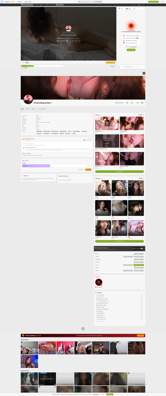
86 (113, 238)
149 (122, 132)
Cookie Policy (96, 394)
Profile (36, 4)
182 (97, 168)
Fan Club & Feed (42, 108)
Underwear (64, 131)
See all (140, 114)
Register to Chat (131, 49)
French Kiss (56, 131)
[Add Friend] (137, 103)
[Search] (93, 2)
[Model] (144, 73)
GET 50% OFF (140, 335)
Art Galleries (77, 131)
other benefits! (133, 46)
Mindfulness (55, 133)
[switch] (142, 248)
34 (113, 198)
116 (114, 218)
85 (130, 238)
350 (97, 198)
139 (122, 150)
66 (97, 218)
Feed (53, 4)
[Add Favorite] (23, 62)
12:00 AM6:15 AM (127, 256)
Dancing (85, 131)
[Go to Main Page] (10, 2)
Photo (62, 133)
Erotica (39, 133)
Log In (162, 1)
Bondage (40, 131)
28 (130, 198)
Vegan (68, 133)
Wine (74, 133)
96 (130, 218)
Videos (42, 4)
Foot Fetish (48, 131)
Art (70, 131)
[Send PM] (142, 103)
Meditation (47, 133)
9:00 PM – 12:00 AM (72, 38)
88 (97, 238)
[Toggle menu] (2, 2)
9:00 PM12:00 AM (138, 253)
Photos (47, 4)
